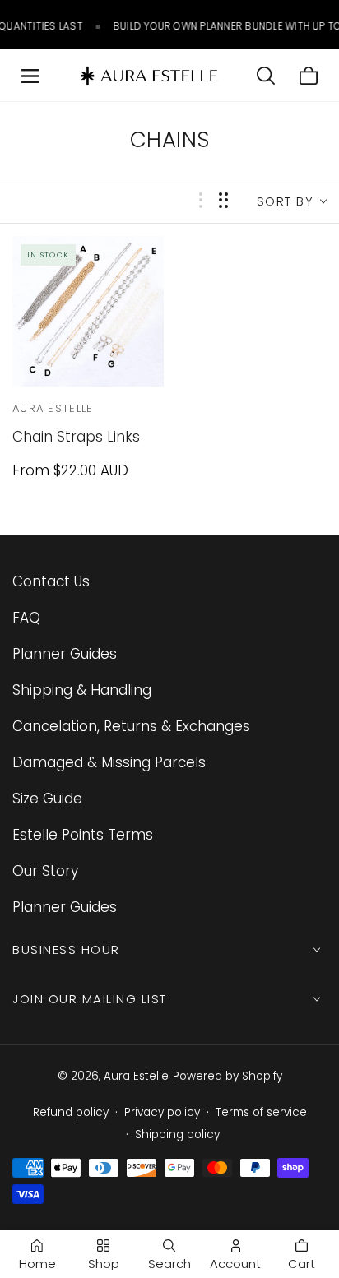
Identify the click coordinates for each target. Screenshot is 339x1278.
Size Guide (47, 798)
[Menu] (30, 76)
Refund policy (71, 1112)
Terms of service (261, 1112)
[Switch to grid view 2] (223, 200)
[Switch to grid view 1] (200, 200)
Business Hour (66, 949)
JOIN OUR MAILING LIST (89, 998)
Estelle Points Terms (82, 835)
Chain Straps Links (76, 437)
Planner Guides (64, 654)
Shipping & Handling (81, 690)
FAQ (26, 617)
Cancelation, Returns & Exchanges (131, 726)
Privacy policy (162, 1112)
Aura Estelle (136, 1076)
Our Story (45, 871)
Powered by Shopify (227, 1076)
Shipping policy (177, 1134)
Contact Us (51, 581)
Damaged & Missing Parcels (109, 762)
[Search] (266, 76)
